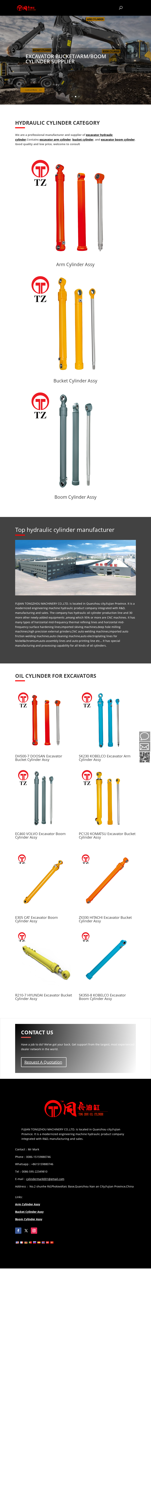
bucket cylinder (82, 139)
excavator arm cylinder (55, 139)
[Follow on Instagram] (34, 1230)
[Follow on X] (26, 1230)
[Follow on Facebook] (18, 1230)
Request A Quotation (43, 1062)
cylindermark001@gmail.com (45, 1179)
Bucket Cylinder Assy (75, 381)
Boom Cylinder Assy (75, 497)
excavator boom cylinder (118, 139)
